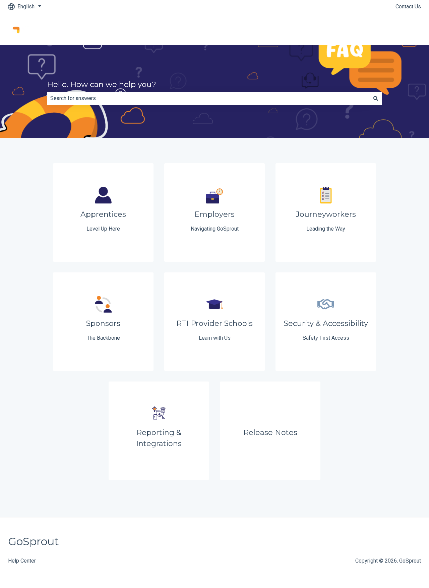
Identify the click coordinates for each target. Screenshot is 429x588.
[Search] (375, 98)
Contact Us (408, 6)
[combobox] (208, 98)
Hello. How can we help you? (101, 84)
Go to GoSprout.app (391, 29)
